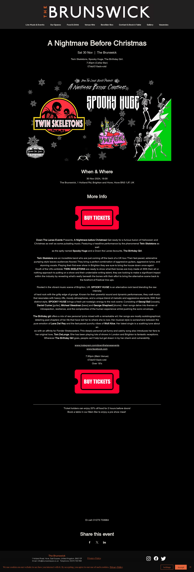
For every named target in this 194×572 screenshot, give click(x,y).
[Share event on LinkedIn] (104, 542)
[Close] (190, 567)
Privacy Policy (116, 567)
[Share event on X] (97, 542)
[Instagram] (149, 558)
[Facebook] (156, 558)
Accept (181, 567)
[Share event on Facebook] (89, 542)
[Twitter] (163, 558)
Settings (167, 567)
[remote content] (97, 468)
